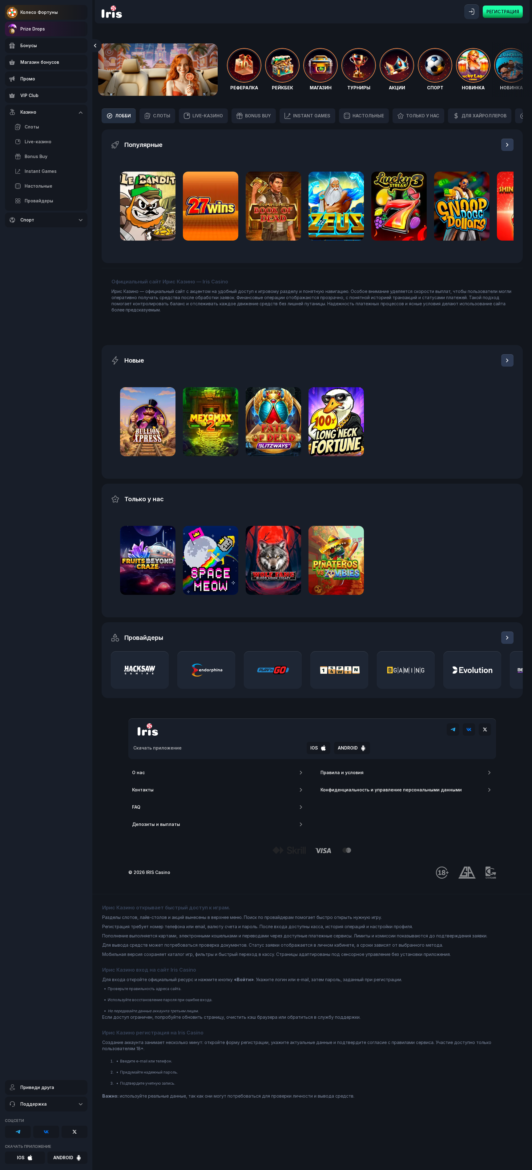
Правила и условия (342, 772)
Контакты (143, 789)
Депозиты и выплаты (156, 824)
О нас (138, 772)
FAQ (136, 807)
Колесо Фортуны (39, 12)
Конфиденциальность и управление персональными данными (391, 789)
